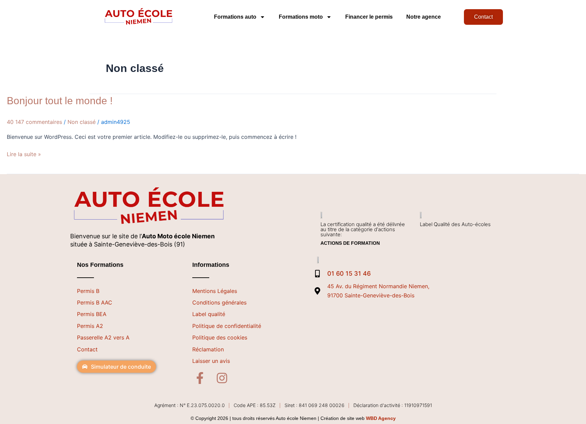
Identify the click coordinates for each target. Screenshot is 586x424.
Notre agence (423, 17)
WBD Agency (381, 418)
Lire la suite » (24, 154)
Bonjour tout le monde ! (60, 100)
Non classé (81, 121)
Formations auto (235, 17)
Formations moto (301, 17)
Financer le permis (369, 17)
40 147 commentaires (34, 121)
